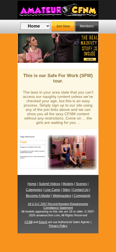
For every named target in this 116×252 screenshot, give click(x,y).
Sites (66, 190)
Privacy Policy (58, 225)
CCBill (28, 222)
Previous (26, 48)
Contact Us (80, 190)
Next (90, 48)
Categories (34, 190)
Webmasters (62, 196)
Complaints (82, 196)
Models (68, 184)
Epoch (43, 222)
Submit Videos (49, 184)
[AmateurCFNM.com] (58, 10)
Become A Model (38, 196)
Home (32, 184)
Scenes (81, 184)
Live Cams (52, 190)
